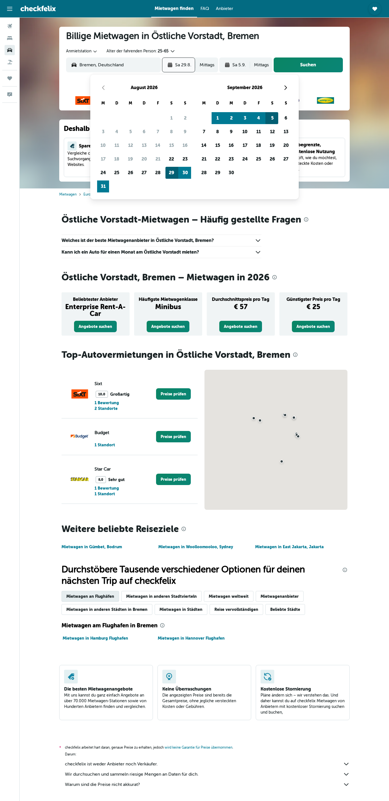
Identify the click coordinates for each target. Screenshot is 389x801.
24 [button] (103, 172)
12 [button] (130, 145)
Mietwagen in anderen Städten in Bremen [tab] (107, 609)
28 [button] (158, 172)
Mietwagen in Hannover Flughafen (191, 638)
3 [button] (103, 131)
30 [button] (185, 172)
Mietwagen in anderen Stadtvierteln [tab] (161, 596)
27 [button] (144, 172)
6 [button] (144, 131)
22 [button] (171, 159)
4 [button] (116, 131)
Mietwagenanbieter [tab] (280, 596)
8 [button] (171, 131)
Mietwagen (68, 194)
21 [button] (157, 159)
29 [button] (171, 172)
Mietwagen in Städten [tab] (180, 609)
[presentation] (306, 219)
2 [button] (185, 118)
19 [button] (130, 159)
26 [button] (130, 172)
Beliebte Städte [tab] (285, 609)
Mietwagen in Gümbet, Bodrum (92, 547)
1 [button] (171, 118)
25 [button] (116, 172)
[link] (95, 326)
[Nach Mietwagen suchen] (9, 50)
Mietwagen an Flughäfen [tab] (90, 596)
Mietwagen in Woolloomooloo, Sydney (195, 547)
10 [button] (103, 145)
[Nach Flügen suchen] (9, 26)
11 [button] (116, 145)
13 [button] (144, 145)
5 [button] (130, 131)
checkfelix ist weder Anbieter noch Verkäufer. (111, 764)
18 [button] (116, 159)
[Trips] (9, 78)
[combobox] (82, 51)
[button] (9, 9)
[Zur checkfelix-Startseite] (38, 8)
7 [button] (158, 131)
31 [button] (103, 186)
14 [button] (157, 145)
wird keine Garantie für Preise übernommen (198, 747)
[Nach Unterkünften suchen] (9, 38)
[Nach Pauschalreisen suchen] (9, 62)
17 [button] (103, 159)
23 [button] (185, 159)
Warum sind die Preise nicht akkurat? (102, 784)
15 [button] (171, 145)
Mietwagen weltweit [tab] (229, 596)
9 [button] (185, 131)
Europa (88, 194)
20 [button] (144, 159)
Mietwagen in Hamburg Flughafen (95, 638)
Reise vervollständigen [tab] (236, 609)
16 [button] (185, 145)
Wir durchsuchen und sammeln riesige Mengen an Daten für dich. (131, 774)
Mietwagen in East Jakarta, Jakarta (289, 547)
